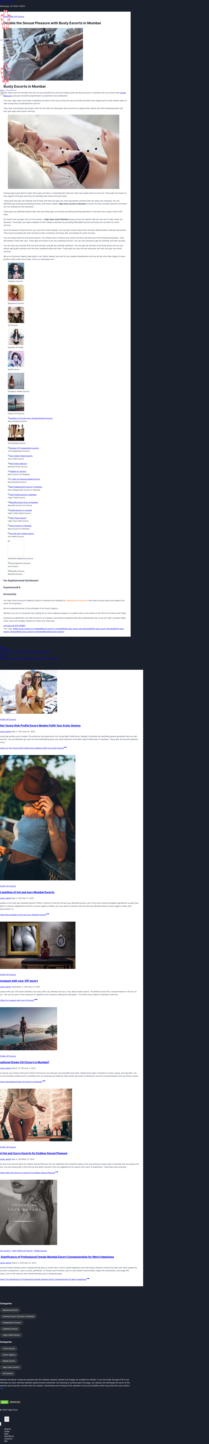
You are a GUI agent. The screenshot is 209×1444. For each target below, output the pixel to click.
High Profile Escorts (11, 1335)
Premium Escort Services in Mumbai (18, 1316)
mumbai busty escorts (53, 632)
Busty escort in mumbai (51, 629)
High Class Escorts (11, 1367)
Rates (7, 50)
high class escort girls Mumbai (76, 629)
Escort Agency (9, 1355)
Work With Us (11, 53)
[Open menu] (2, 93)
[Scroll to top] (2, 1419)
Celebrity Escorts (10, 1329)
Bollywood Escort (10, 1310)
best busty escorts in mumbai (27, 629)
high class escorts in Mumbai (30, 632)
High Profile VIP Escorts (22, 1251)
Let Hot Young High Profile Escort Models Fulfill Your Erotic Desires (29, 657)
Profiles (8, 47)
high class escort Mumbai (102, 629)
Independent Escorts (12, 1323)
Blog (7, 59)
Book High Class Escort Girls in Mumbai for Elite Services (25, 650)
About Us (9, 45)
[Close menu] (0, 1424)
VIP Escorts (8, 1373)
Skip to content (6, 1)
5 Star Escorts (9, 1348)
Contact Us (10, 56)
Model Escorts (40, 1251)
